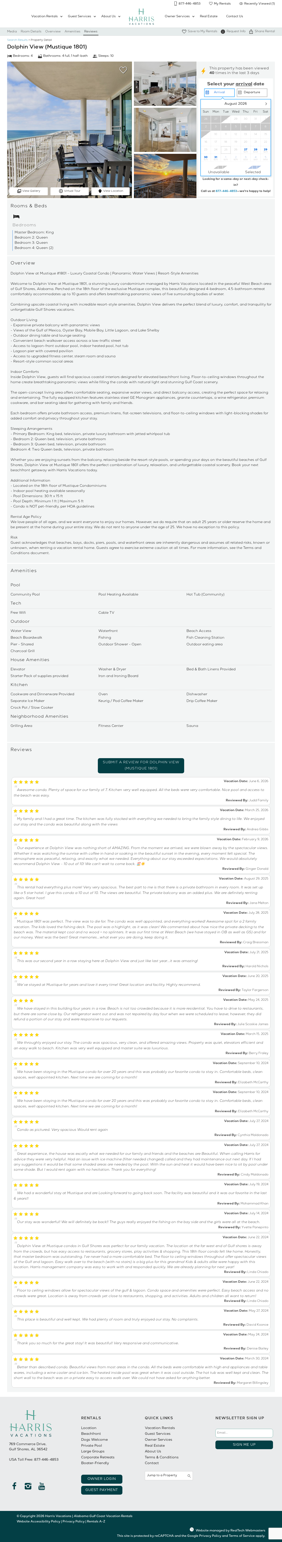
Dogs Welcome (94, 1440)
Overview (53, 31)
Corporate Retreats (98, 1457)
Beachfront (91, 1434)
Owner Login (101, 1479)
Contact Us (234, 16)
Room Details (31, 31)
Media (12, 31)
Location (113, 191)
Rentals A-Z (96, 1521)
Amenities (72, 31)
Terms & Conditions (162, 1457)
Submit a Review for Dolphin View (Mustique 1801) (141, 765)
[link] (122, 72)
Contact (152, 1463)
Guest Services (79, 16)
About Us (108, 16)
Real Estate (209, 16)
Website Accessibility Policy (38, 1521)
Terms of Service (242, 1536)
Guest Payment (101, 1490)
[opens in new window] (14, 1488)
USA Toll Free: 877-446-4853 (34, 1460)
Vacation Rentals (44, 16)
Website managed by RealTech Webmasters (230, 1530)
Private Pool (91, 1446)
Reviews (90, 31)
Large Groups (93, 1451)
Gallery (31, 191)
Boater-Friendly (95, 1463)
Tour (72, 191)
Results (17, 40)
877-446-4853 (226, 191)
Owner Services (177, 16)
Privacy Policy (74, 1521)
